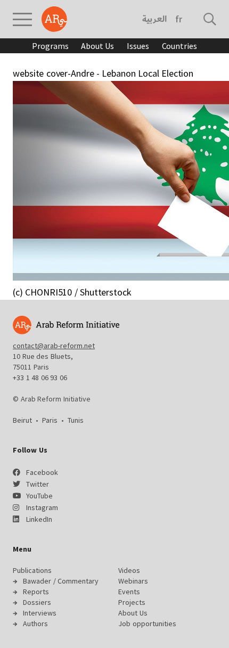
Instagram (42, 507)
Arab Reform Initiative (54, 19)
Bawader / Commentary (61, 581)
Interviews (39, 613)
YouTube (39, 496)
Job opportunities (147, 623)
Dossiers (37, 602)
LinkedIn (39, 519)
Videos (129, 570)
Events (129, 591)
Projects (131, 602)
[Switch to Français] (178, 19)
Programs (50, 45)
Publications (32, 570)
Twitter (37, 484)
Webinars (133, 581)
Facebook (42, 472)
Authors (35, 623)
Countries (179, 45)
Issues (138, 45)
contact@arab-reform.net (54, 345)
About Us (97, 45)
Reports (36, 591)
